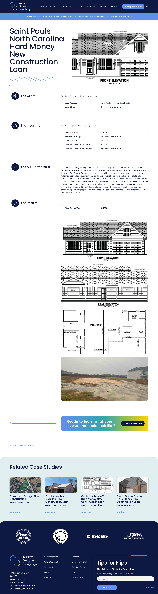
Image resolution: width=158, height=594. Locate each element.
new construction (102, 167)
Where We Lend (69, 7)
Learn (102, 7)
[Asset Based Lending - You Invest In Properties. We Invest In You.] (20, 6)
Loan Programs (47, 7)
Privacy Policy (78, 578)
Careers (75, 556)
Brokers (114, 7)
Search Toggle (147, 7)
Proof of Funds (78, 567)
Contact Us (76, 572)
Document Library (80, 562)
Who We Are (87, 7)
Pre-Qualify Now (133, 6)
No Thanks (149, 587)
